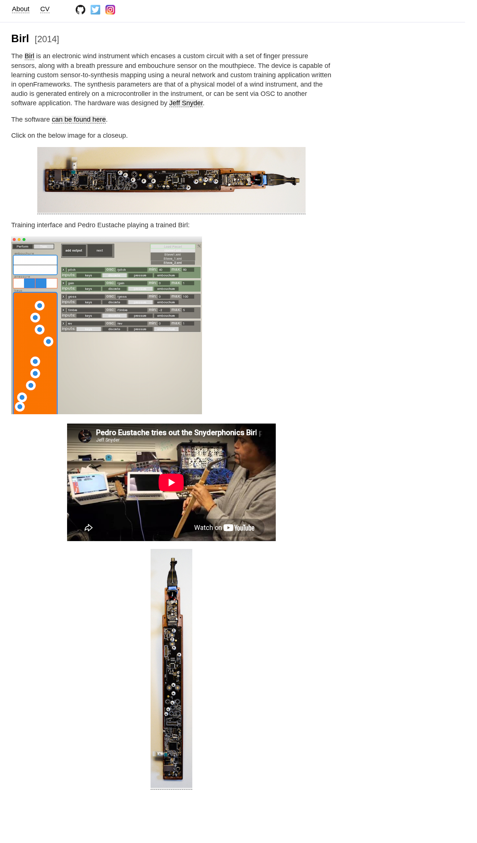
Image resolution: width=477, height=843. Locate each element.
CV (45, 9)
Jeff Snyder (186, 103)
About (20, 9)
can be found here (79, 119)
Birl (29, 56)
